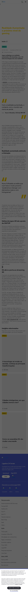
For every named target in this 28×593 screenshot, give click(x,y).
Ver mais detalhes (14, 590)
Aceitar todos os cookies (14, 587)
